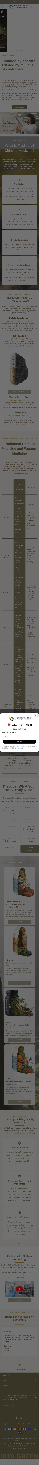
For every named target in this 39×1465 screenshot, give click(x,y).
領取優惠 (19, 742)
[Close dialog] (37, 715)
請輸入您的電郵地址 (9, 732)
